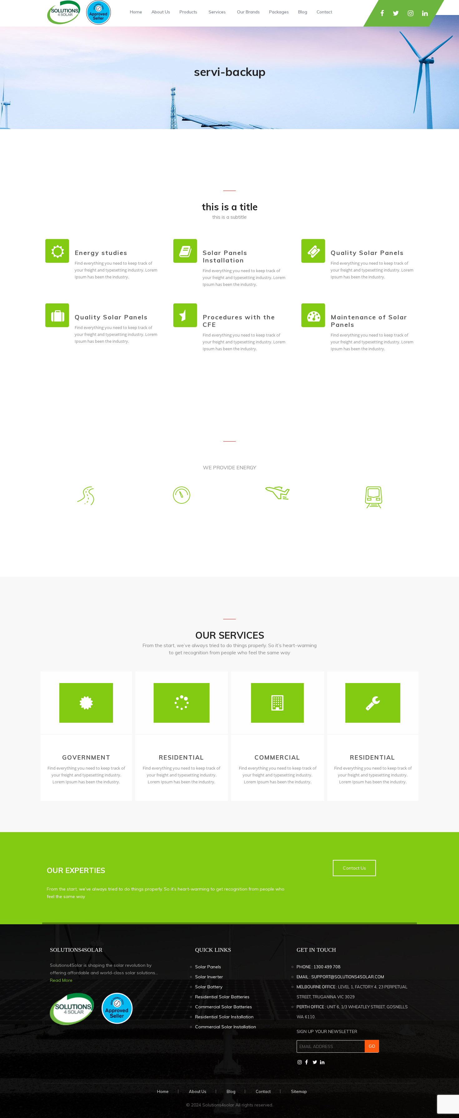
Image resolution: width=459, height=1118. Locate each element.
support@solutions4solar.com (347, 976)
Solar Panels (208, 967)
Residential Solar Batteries (222, 997)
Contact (324, 12)
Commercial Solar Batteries (223, 1007)
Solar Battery (208, 987)
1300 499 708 (326, 966)
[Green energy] (78, 10)
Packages (279, 12)
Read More (61, 980)
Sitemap (299, 1091)
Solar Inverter (209, 977)
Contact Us (354, 868)
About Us (160, 12)
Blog (302, 12)
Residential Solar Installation (224, 1017)
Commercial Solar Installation (225, 1027)
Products (188, 12)
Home (136, 12)
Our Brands (248, 12)
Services (217, 12)
